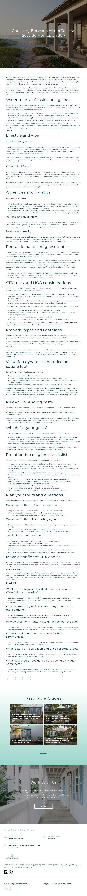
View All (43, 753)
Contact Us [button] (43, 806)
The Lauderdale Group (49, 577)
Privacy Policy (65, 884)
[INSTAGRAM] (6, 889)
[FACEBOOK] (10, 889)
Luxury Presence (22, 884)
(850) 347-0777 (53, 838)
